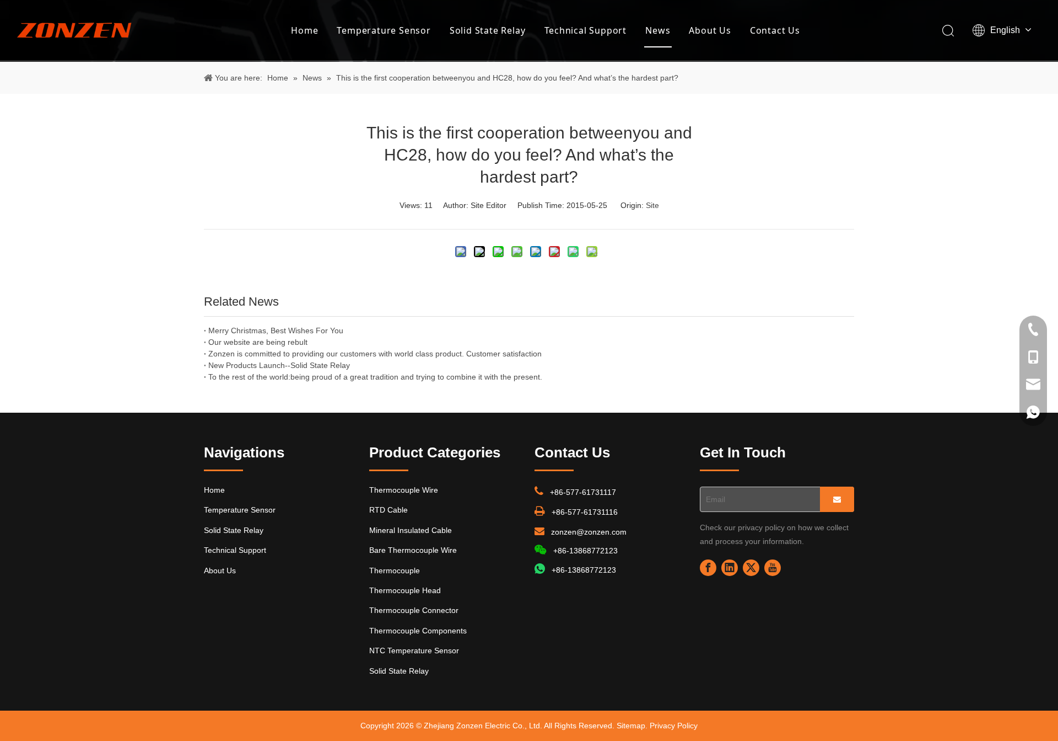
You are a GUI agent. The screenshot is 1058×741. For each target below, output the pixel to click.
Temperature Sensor (383, 30)
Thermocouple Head (405, 590)
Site (652, 205)
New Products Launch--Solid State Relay (279, 365)
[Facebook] (708, 567)
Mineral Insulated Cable (410, 530)
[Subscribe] (837, 499)
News (657, 30)
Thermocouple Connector (413, 610)
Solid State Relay (488, 30)
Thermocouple (394, 570)
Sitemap (631, 725)
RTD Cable (388, 509)
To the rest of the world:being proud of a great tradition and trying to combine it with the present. (375, 376)
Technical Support (585, 30)
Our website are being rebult (257, 342)
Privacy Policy (674, 725)
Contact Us (775, 30)
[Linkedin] (729, 567)
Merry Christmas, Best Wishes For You (275, 330)
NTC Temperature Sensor (414, 650)
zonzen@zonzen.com (589, 531)
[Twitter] (751, 567)
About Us (710, 30)
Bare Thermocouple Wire (413, 550)
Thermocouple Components (418, 630)
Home (304, 30)
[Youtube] (772, 567)
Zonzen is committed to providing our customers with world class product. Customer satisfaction (375, 353)
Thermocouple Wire (403, 490)
